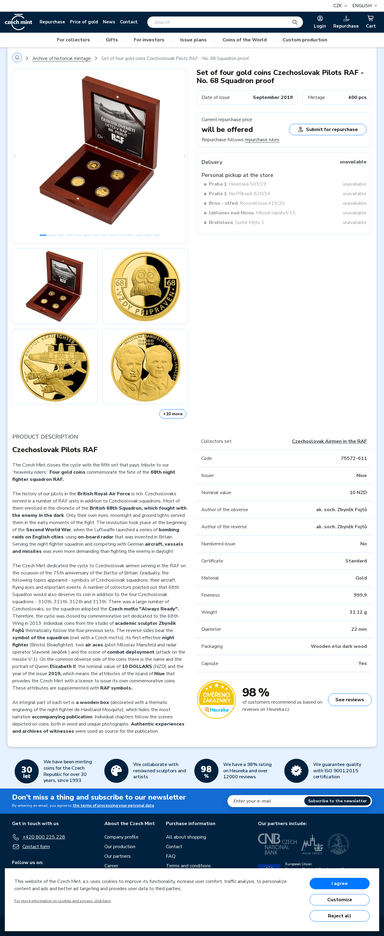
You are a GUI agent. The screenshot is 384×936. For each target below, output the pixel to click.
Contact (129, 22)
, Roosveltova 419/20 (247, 203)
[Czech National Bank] (277, 843)
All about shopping (186, 837)
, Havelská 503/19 (237, 184)
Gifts (112, 40)
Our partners (117, 856)
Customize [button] (339, 899)
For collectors (73, 40)
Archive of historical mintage (61, 58)
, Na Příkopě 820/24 (239, 193)
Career (111, 866)
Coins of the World (245, 40)
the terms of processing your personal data (113, 805)
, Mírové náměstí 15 (252, 213)
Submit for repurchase (332, 129)
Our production (119, 846)
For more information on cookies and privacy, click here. (62, 901)
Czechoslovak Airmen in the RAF (329, 441)
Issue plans (193, 40)
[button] (364, 6)
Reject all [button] (339, 916)
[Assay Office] (312, 843)
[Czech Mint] (18, 22)
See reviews (349, 699)
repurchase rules (262, 139)
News (109, 22)
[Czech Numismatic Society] (338, 843)
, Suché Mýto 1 (236, 222)
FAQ (171, 856)
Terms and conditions (188, 866)
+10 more (172, 414)
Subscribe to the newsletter (337, 801)
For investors (149, 40)
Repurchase (52, 22)
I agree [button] (340, 883)
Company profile (121, 837)
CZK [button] (338, 6)
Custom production (305, 40)
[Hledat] (295, 22)
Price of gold (84, 22)
